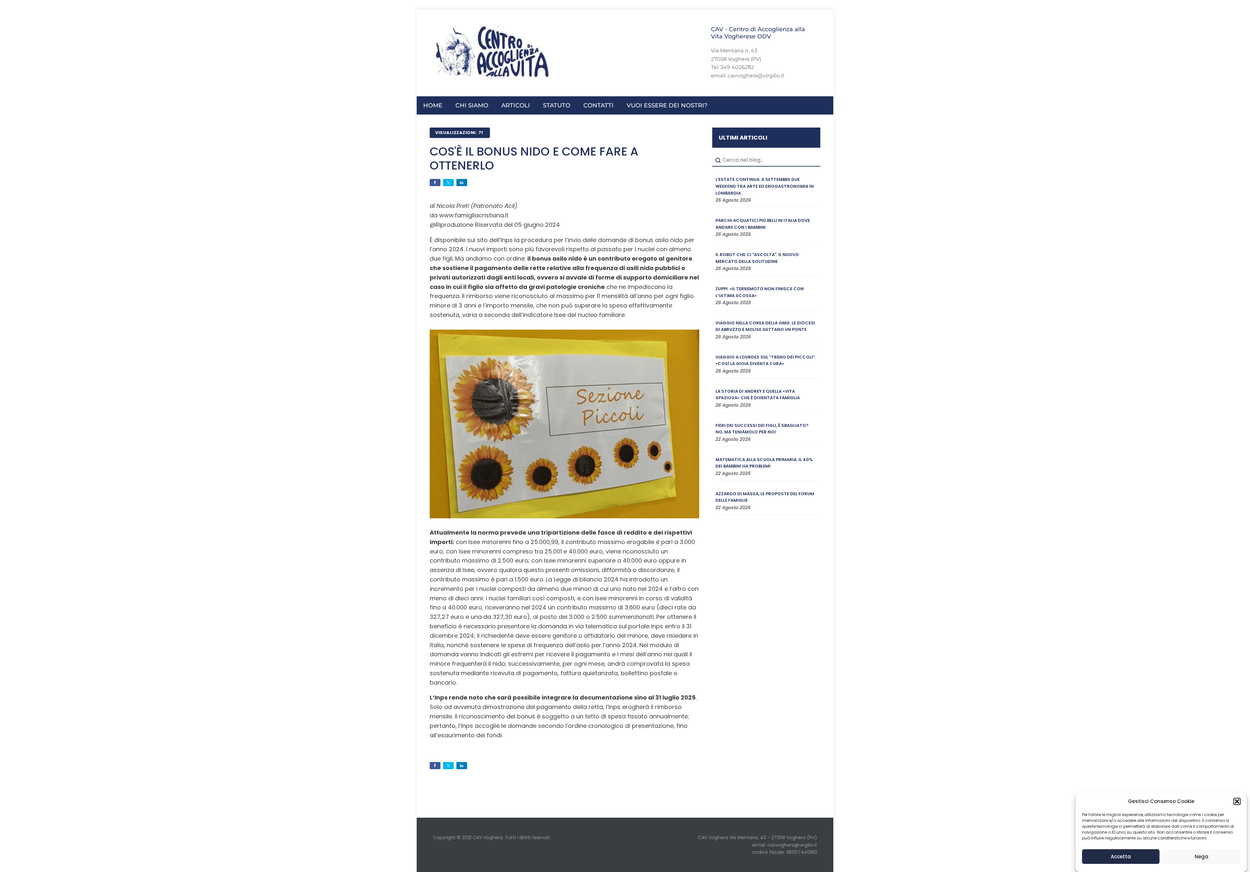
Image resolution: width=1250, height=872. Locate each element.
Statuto (556, 105)
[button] (1237, 801)
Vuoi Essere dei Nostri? (667, 105)
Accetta (1121, 856)
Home (432, 105)
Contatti (598, 105)
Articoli (515, 105)
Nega (1201, 856)
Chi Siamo (471, 105)
